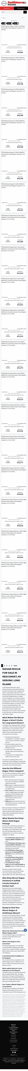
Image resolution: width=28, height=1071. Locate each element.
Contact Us (6, 1058)
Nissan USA (13, 1024)
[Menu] (24, 3)
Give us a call (12, 710)
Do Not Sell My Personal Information (16, 1060)
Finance (13, 1030)
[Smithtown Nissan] (12, 3)
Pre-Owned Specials (13, 1040)
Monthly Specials (13, 1041)
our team (17, 703)
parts (16, 709)
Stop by (4, 920)
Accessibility (13, 1058)
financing (5, 710)
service (12, 709)
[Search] (25, 12)
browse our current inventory (15, 920)
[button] (25, 930)
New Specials (13, 1038)
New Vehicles (13, 1035)
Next (15, 666)
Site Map (5, 1060)
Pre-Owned (13, 1036)
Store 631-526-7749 (14, 1048)
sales (6, 709)
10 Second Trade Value (13, 1027)
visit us (20, 710)
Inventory (13, 1026)
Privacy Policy (20, 1058)
